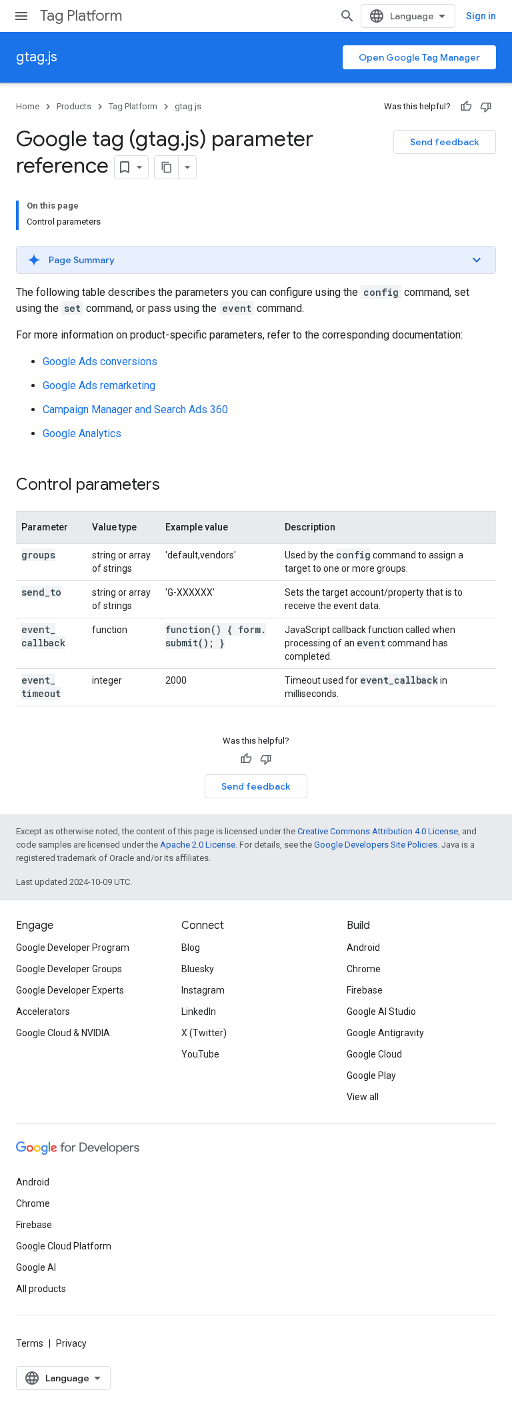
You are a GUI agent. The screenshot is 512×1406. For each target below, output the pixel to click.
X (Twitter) (204, 1033)
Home (27, 106)
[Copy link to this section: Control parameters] (173, 486)
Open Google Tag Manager (419, 57)
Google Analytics (82, 433)
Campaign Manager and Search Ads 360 (135, 409)
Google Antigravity (385, 1033)
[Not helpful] (486, 107)
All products (41, 1288)
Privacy (71, 1343)
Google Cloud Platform (63, 1246)
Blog (190, 947)
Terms (29, 1343)
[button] (256, 260)
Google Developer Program (72, 947)
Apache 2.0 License (197, 845)
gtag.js (36, 57)
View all (363, 1096)
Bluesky (197, 969)
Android (363, 947)
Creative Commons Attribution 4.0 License (377, 831)
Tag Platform (81, 16)
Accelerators (43, 1011)
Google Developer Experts (70, 990)
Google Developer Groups (69, 969)
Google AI (36, 1267)
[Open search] (347, 16)
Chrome (364, 969)
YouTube (200, 1054)
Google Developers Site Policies (375, 845)
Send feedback (444, 142)
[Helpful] (466, 107)
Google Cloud (374, 1054)
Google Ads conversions (100, 361)
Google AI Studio (381, 1011)
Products (74, 106)
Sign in (481, 16)
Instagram (203, 990)
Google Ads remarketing (99, 385)
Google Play (371, 1075)
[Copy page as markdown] (167, 167)
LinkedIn (198, 1011)
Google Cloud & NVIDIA (63, 1033)
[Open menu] (21, 16)
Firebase (365, 990)
